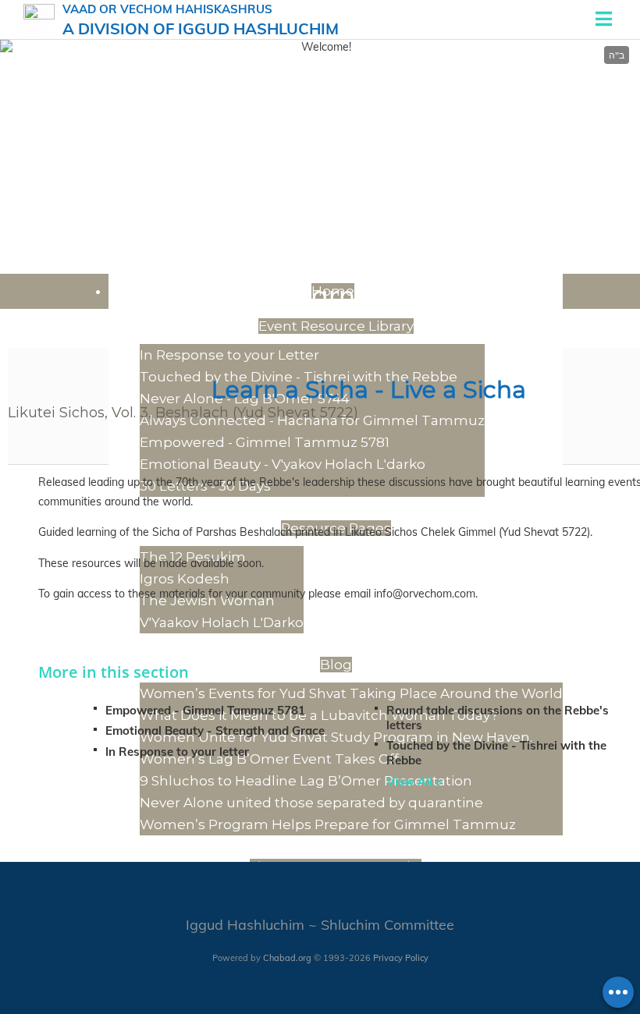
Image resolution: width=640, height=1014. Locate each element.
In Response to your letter (177, 751)
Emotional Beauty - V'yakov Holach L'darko (282, 464)
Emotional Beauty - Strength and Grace (215, 730)
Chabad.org (287, 957)
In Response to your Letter (229, 355)
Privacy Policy (400, 957)
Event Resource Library (336, 326)
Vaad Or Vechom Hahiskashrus (200, 20)
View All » (413, 781)
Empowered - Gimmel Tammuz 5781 (264, 442)
